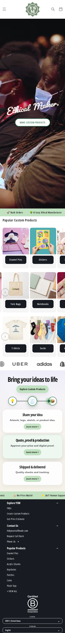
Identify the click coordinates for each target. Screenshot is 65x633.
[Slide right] (60, 248)
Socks (16, 348)
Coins (49, 304)
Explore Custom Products (32, 389)
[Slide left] (5, 248)
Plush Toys (43, 259)
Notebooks (22, 304)
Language (32, 626)
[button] (4, 9)
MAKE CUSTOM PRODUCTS (32, 122)
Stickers (15, 259)
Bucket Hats (43, 348)
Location (32, 617)
